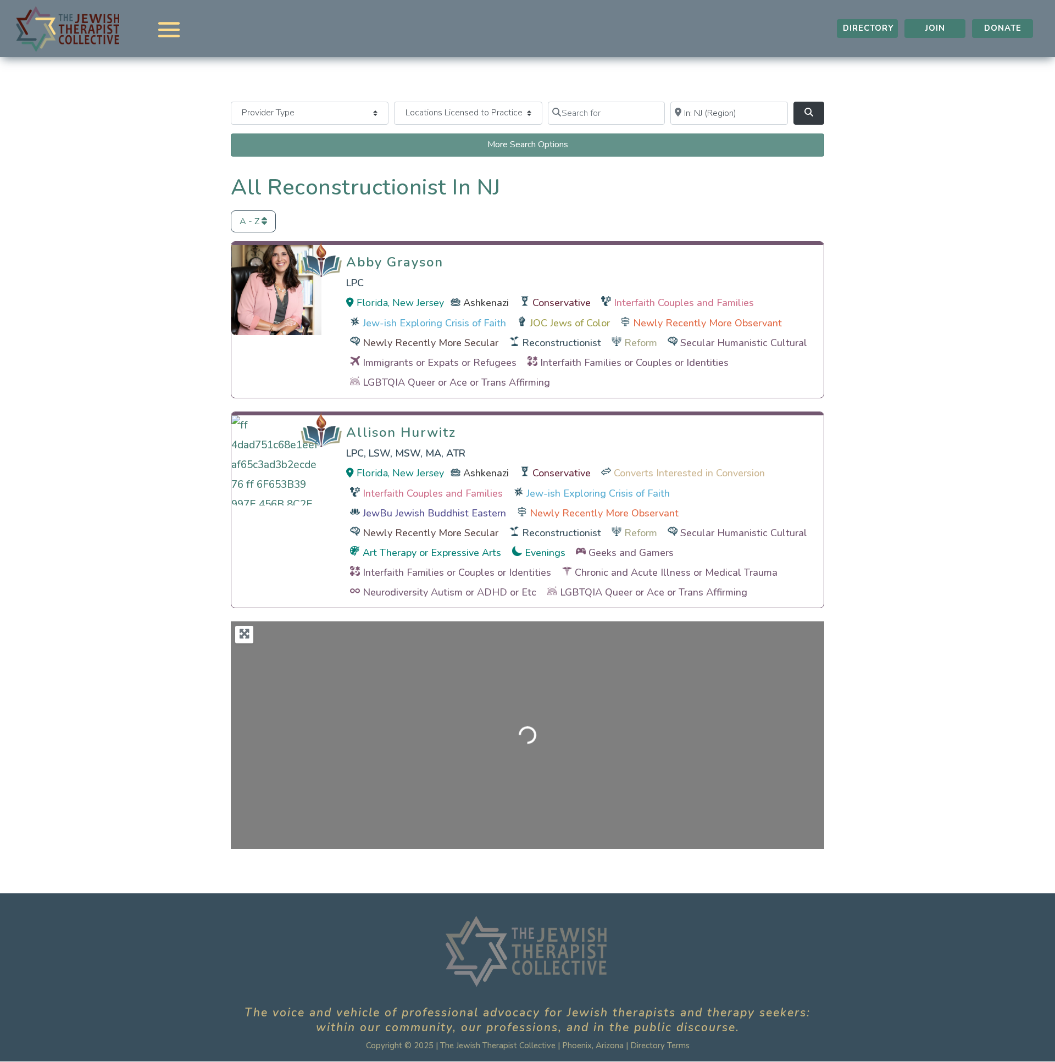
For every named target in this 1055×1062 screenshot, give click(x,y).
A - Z (251, 221)
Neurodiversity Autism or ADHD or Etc (449, 592)
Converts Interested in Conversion (689, 473)
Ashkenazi (486, 302)
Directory (868, 28)
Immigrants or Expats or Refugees (440, 362)
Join (935, 28)
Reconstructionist (561, 342)
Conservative (561, 302)
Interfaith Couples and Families (684, 302)
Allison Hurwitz (401, 429)
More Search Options (527, 144)
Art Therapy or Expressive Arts (432, 552)
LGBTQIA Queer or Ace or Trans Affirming (456, 382)
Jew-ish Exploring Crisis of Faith (434, 323)
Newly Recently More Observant (707, 323)
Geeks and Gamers (631, 552)
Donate (1002, 28)
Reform (640, 342)
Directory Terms (660, 1045)
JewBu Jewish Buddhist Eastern (434, 513)
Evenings (545, 552)
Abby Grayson (394, 259)
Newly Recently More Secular (430, 342)
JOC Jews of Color (570, 323)
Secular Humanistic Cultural (743, 342)
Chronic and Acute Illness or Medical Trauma (676, 572)
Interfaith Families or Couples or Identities (634, 362)
